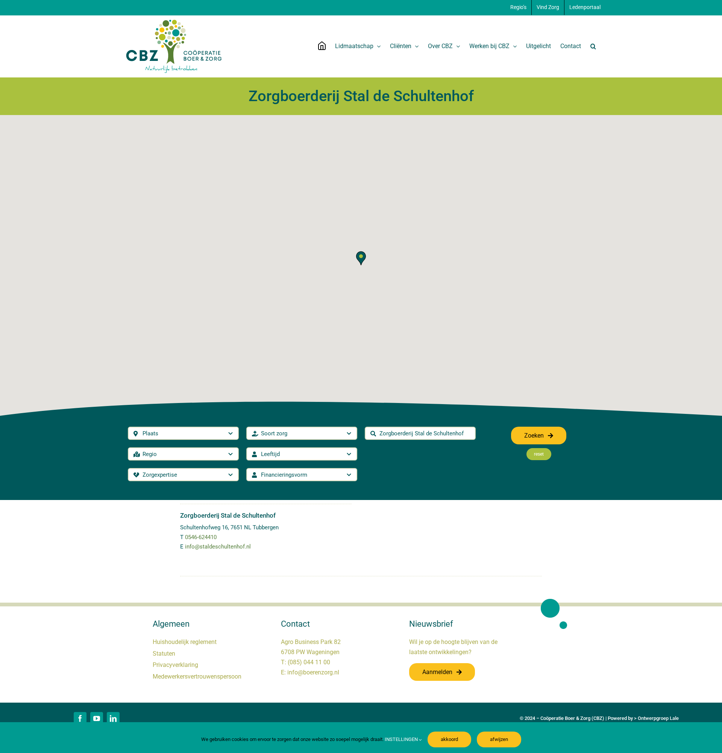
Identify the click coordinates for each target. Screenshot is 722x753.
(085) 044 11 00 (309, 662)
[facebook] (80, 718)
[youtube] (96, 718)
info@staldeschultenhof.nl (218, 546)
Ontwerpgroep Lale (658, 718)
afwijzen (499, 739)
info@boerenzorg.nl (313, 672)
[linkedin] (113, 718)
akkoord (449, 739)
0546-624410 (201, 537)
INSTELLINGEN (402, 739)
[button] (593, 46)
